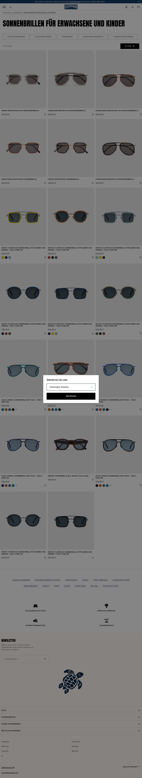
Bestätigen (71, 396)
